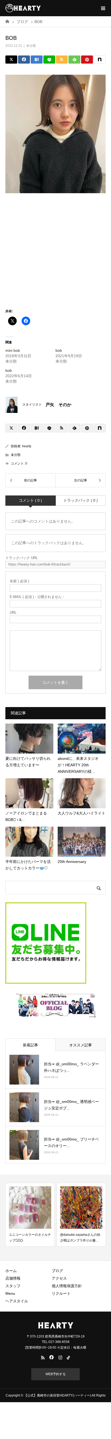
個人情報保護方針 (67, 1286)
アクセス (59, 1278)
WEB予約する (56, 1374)
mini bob (12, 350)
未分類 (31, 46)
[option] (30, 1215)
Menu (10, 1293)
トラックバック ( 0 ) (80, 500)
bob (59, 350)
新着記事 (30, 1045)
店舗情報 (12, 1278)
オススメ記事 (80, 1045)
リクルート (61, 1293)
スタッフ (12, 1286)
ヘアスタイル (16, 1301)
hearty (26, 446)
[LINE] (49, 59)
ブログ (57, 1271)
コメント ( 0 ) (30, 500)
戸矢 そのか (58, 404)
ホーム (11, 1271)
